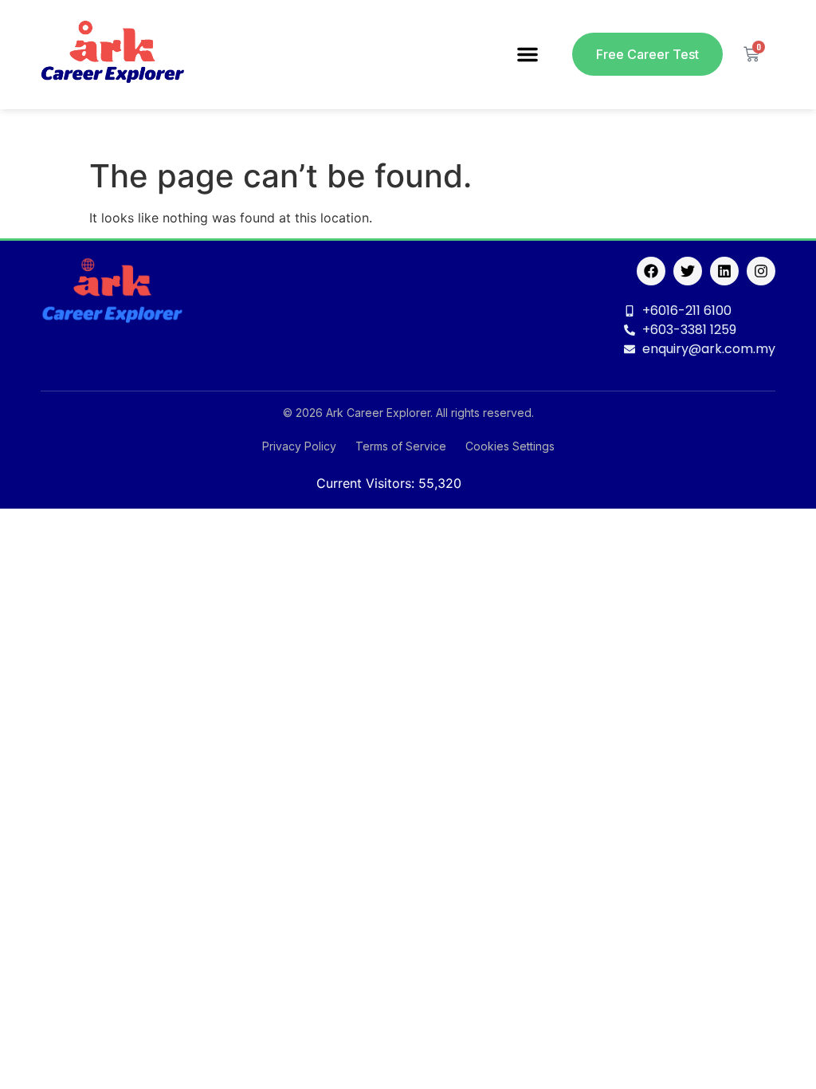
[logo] (112, 54)
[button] (527, 54)
